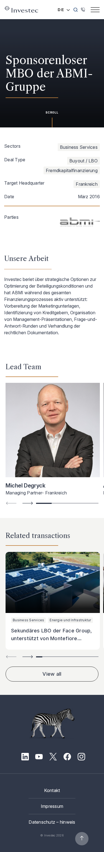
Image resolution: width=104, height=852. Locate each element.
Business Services (79, 147)
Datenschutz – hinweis (52, 822)
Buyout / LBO (83, 161)
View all (51, 674)
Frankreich (87, 184)
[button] (27, 503)
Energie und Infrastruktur (70, 620)
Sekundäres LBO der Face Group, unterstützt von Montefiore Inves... (51, 638)
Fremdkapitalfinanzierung (72, 170)
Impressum (52, 806)
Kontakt (52, 790)
